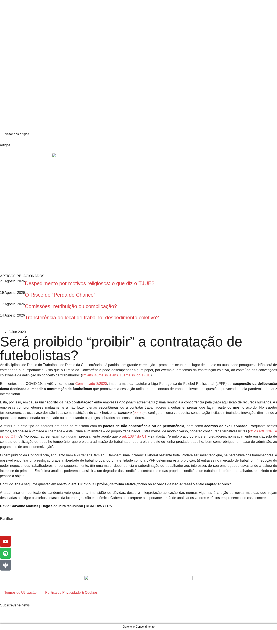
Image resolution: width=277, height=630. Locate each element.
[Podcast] (5, 565)
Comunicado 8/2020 (91, 383)
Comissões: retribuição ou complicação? (72, 306)
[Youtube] (5, 541)
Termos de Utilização (20, 592)
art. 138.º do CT (134, 436)
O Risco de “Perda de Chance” (60, 295)
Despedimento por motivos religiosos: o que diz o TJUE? (89, 283)
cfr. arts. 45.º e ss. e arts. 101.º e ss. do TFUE (116, 375)
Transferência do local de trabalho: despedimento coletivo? (92, 317)
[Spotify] (5, 553)
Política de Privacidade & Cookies (71, 592)
